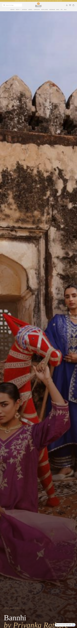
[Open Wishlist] (70, 5)
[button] (18, 9)
